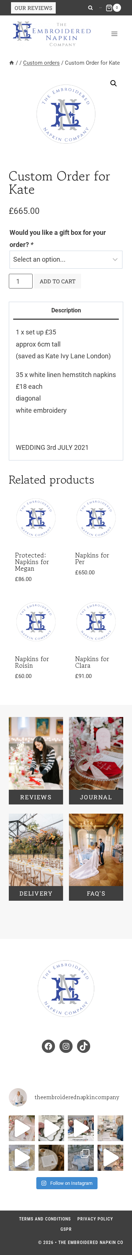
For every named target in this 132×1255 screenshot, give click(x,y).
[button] (113, 83)
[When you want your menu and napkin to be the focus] (22, 1158)
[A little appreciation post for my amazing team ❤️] (81, 1128)
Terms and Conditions (45, 1219)
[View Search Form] (90, 8)
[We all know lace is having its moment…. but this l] (81, 1158)
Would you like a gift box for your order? (58, 238)
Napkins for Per (92, 558)
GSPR (66, 1229)
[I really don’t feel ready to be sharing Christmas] (22, 1128)
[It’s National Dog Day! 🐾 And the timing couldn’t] (51, 1158)
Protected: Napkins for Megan (32, 561)
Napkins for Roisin (32, 662)
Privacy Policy (95, 1219)
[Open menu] (114, 34)
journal (96, 797)
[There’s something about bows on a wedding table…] (111, 1158)
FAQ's (96, 893)
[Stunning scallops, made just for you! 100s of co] (51, 1128)
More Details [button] (30, 686)
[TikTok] (101, 7)
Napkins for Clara (92, 662)
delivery (36, 893)
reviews (35, 797)
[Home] (11, 63)
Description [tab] (66, 310)
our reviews (33, 7)
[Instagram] (100, 7)
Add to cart (58, 281)
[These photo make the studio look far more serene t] (111, 1128)
